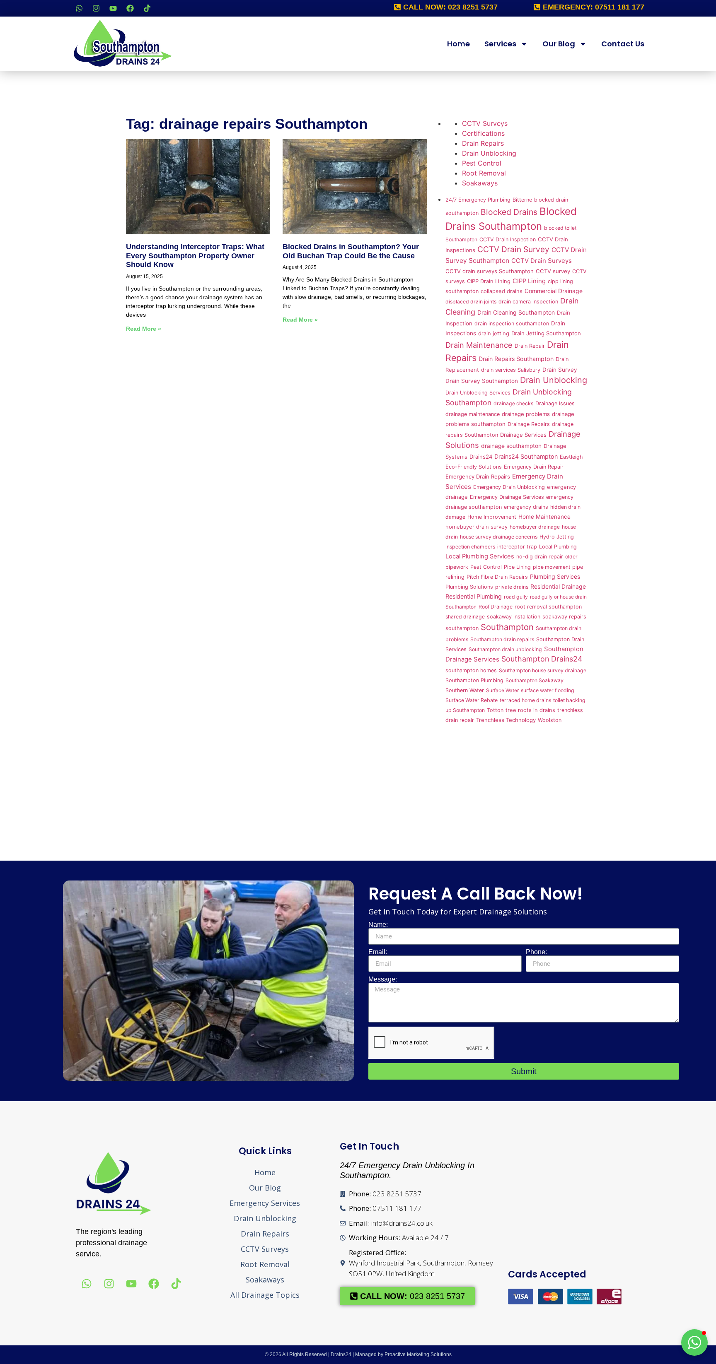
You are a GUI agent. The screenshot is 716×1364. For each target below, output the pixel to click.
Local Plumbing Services (479, 556)
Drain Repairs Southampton (516, 358)
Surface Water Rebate (471, 700)
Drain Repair (530, 346)
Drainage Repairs (529, 424)
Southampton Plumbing (474, 680)
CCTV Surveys (485, 123)
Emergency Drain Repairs (477, 476)
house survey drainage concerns (498, 537)
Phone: (536, 952)
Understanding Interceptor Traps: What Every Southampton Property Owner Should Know (195, 256)
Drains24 (480, 456)
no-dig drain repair (539, 556)
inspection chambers (470, 547)
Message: (382, 979)
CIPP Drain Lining (488, 281)
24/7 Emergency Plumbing (477, 200)
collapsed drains (501, 291)
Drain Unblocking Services (477, 393)
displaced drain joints (470, 301)
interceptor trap (517, 547)
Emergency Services (265, 1203)
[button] (694, 1342)
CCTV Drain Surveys (541, 261)
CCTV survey (553, 271)
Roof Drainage (496, 607)
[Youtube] (113, 8)
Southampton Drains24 (541, 658)
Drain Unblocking (489, 153)
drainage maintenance (472, 414)
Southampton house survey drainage (542, 670)
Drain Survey (559, 369)
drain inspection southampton (511, 323)
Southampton (507, 627)
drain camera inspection (528, 301)
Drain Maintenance (479, 344)
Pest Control (481, 163)
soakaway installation (513, 616)
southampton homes (471, 670)
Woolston (549, 720)
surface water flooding (547, 690)
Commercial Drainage (554, 290)
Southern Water (464, 690)
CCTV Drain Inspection (507, 239)
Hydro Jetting (556, 537)
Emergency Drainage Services (507, 497)
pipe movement (551, 567)
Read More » (143, 328)
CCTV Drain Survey (513, 249)
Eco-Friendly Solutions (473, 467)
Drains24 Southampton (526, 456)
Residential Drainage (558, 586)
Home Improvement (491, 517)
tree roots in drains (530, 710)
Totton (495, 710)
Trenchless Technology (506, 720)
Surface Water (502, 690)
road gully (516, 597)
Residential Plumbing (473, 596)
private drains (511, 587)
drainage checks (513, 403)
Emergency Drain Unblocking (509, 487)
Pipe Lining (517, 567)
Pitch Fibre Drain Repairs (497, 577)
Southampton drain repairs (502, 639)
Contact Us (622, 43)
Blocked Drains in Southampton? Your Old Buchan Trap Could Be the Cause (351, 251)
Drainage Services (523, 434)
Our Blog (558, 43)
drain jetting (493, 333)
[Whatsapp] (79, 8)
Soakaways (480, 183)
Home (458, 43)
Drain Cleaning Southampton (516, 312)
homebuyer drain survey (476, 527)
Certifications (483, 133)
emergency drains (526, 507)
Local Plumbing (558, 547)
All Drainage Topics (265, 1295)
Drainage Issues (555, 403)
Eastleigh (571, 457)
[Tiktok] (147, 8)
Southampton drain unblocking (505, 649)
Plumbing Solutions (469, 587)
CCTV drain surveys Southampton (489, 271)
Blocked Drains (509, 212)
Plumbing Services (555, 576)
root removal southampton (548, 607)
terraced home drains (525, 700)
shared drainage (465, 616)
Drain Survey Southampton (481, 381)
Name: (378, 924)
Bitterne (522, 200)
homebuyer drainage (535, 527)
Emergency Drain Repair (534, 467)
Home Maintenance (544, 516)
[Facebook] (130, 8)
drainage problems (526, 414)
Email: (377, 952)
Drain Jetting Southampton (546, 333)
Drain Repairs (483, 143)
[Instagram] (96, 8)
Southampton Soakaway (535, 680)
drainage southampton (511, 446)
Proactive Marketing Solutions (418, 1354)
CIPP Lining (529, 281)
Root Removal (484, 173)
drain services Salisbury (510, 370)
